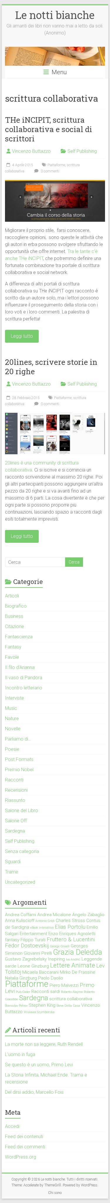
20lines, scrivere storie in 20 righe (51, 366)
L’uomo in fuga (20, 1054)
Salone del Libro (21, 810)
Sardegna (15, 831)
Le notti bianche (54, 15)
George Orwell (60, 946)
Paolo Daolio (50, 978)
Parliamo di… (18, 739)
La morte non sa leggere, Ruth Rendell (44, 1044)
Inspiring (56, 959)
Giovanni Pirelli (38, 953)
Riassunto (15, 800)
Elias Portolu (70, 927)
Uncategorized (20, 882)
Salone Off (16, 821)
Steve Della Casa (68, 1006)
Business (14, 616)
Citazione (14, 626)
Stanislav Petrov (16, 1006)
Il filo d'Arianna (20, 667)
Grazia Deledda (77, 952)
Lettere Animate (72, 965)
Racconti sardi (45, 991)
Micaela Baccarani (40, 972)
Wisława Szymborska (39, 1012)
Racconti (14, 780)
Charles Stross (70, 920)
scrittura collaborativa (70, 998)
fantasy (12, 939)
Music (11, 708)
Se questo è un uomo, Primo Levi (39, 1064)
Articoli (12, 596)
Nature (12, 718)
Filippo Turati (33, 939)
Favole (12, 657)
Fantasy (13, 647)
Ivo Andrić (73, 959)
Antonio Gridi (45, 921)
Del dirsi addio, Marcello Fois (34, 1092)
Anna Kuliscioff (19, 920)
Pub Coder (23, 992)
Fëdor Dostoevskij (27, 945)
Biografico (16, 606)
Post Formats (19, 759)
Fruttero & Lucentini (71, 939)
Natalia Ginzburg (21, 978)
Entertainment (33, 933)
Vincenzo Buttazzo (31, 151)
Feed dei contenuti (24, 1136)
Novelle (13, 728)
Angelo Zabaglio (88, 914)
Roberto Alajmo (72, 992)
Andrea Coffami (20, 914)
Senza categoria (22, 851)
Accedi (12, 1126)
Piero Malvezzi (64, 985)
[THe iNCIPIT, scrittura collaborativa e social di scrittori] (55, 183)
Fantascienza (19, 636)
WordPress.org (20, 1157)
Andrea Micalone (54, 914)
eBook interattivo (42, 928)
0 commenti (49, 171)
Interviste (14, 698)
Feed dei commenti (25, 1147)
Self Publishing (82, 151)
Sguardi (13, 861)
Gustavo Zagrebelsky (26, 959)
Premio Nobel (19, 769)
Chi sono (55, 1193)
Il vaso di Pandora (23, 677)
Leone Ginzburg (33, 966)
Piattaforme (56, 165)
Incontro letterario (23, 688)
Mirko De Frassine (77, 972)
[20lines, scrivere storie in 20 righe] (55, 415)
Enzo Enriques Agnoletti (71, 933)
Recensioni (16, 790)
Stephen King (42, 1005)
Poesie (12, 749)
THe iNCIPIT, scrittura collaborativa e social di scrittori (48, 129)
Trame (11, 872)
